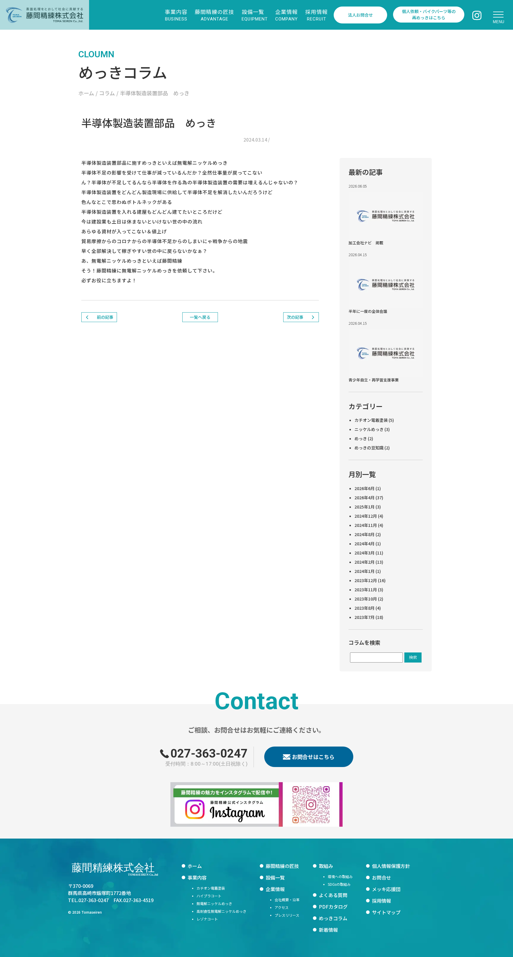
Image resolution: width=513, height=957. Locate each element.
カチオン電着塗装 (371, 420)
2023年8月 (364, 608)
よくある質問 (333, 895)
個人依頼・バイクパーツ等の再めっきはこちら (429, 14)
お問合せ (381, 877)
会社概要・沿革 (287, 899)
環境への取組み (340, 876)
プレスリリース (287, 915)
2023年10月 (365, 599)
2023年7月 (364, 617)
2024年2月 (364, 562)
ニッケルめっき (369, 429)
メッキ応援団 (386, 889)
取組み (326, 865)
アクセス (282, 907)
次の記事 (295, 317)
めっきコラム (333, 918)
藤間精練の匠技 (282, 865)
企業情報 (275, 889)
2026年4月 (364, 497)
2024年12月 (365, 516)
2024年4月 (364, 543)
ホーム (195, 865)
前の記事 (104, 317)
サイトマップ (386, 912)
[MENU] (498, 15)
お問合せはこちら (313, 756)
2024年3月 (364, 553)
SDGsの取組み (339, 884)
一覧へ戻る (200, 317)
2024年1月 (364, 571)
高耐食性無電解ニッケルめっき (221, 911)
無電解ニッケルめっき (214, 903)
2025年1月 (364, 507)
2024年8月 (364, 534)
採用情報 (381, 900)
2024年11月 (365, 525)
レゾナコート (207, 918)
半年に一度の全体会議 (368, 311)
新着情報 (328, 929)
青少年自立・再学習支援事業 (374, 380)
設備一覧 (275, 877)
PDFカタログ (333, 906)
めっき (360, 438)
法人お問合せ (360, 15)
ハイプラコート (209, 895)
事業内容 (197, 877)
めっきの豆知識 (369, 448)
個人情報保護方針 (391, 865)
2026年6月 (364, 488)
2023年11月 (365, 589)
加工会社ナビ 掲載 (366, 242)
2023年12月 (365, 580)
